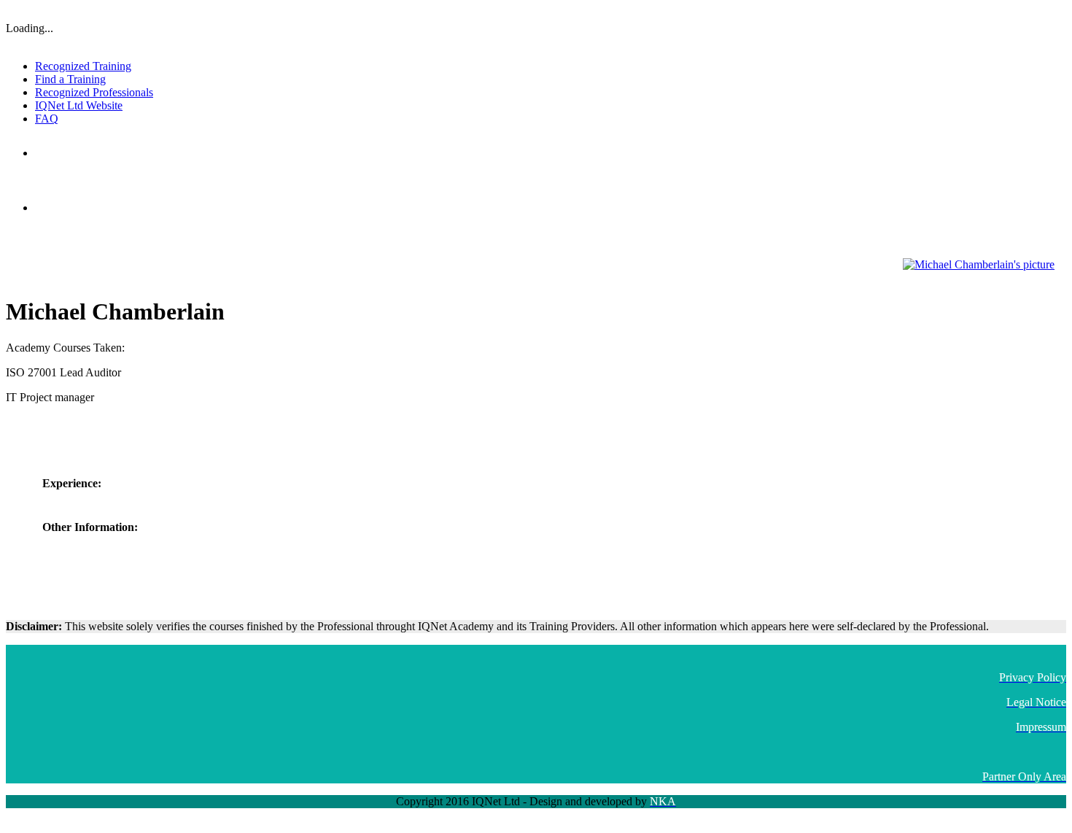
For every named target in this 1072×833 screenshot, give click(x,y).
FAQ (46, 118)
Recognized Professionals (94, 92)
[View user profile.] (978, 264)
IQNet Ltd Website (79, 105)
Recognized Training (83, 66)
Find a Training (70, 79)
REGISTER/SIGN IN (1026, 11)
